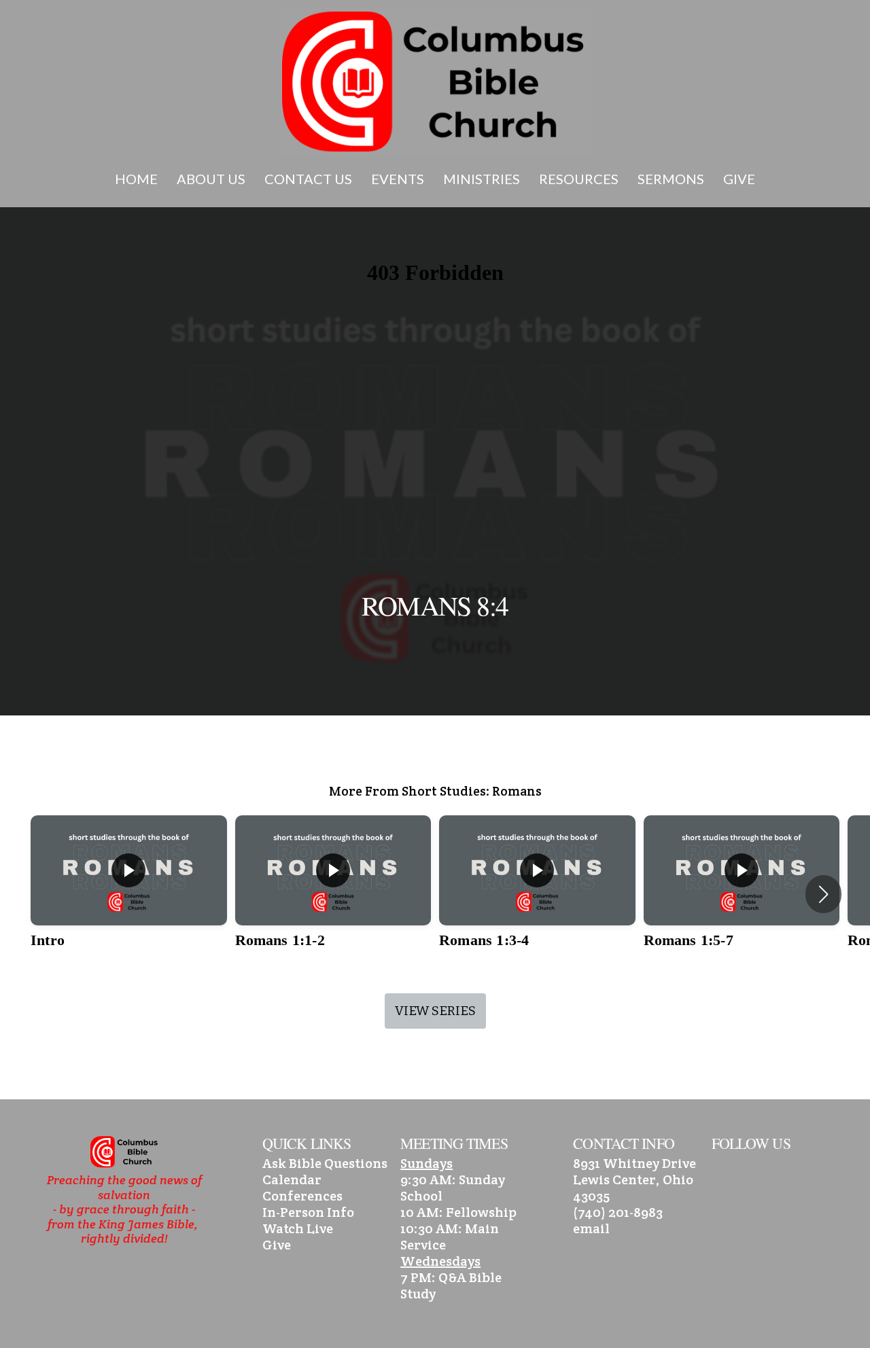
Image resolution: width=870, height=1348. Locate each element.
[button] (823, 894)
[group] (129, 894)
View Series (435, 1010)
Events (399, 179)
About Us (212, 179)
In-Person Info (308, 1212)
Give (739, 179)
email (591, 1228)
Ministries (483, 179)
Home (137, 179)
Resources (580, 179)
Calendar (291, 1179)
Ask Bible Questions (324, 1163)
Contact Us (309, 179)
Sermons (672, 179)
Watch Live (297, 1228)
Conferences (302, 1196)
